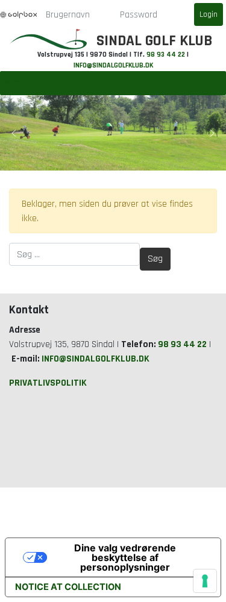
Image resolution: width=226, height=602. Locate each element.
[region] (113, 133)
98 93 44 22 (165, 54)
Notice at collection (68, 587)
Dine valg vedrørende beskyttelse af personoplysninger (125, 557)
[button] (14, 133)
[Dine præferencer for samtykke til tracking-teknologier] (204, 580)
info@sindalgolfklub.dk (113, 65)
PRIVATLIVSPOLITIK (48, 383)
